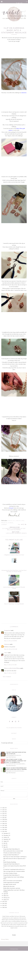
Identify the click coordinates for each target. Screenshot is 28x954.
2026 (3, 807)
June (5, 845)
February (6, 897)
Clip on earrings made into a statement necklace (14, 871)
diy (14, 520)
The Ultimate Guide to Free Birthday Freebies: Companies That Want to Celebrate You (16, 761)
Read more (14, 757)
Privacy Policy (5, 939)
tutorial (10, 522)
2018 (3, 823)
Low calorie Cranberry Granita (10, 873)
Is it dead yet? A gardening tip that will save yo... (14, 869)
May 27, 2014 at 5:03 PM (10, 673)
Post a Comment (7, 676)
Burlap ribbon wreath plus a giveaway (11, 888)
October (5, 837)
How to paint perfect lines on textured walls (13, 851)
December (6, 833)
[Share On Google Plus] (25, 524)
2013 (3, 901)
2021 (3, 817)
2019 (3, 821)
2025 (3, 810)
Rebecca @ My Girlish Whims (12, 668)
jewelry (18, 520)
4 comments (4, 524)
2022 (3, 815)
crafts (10, 520)
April (5, 893)
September (6, 839)
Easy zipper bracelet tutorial (9, 884)
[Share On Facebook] (23, 524)
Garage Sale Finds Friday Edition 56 (11, 864)
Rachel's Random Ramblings (9, 862)
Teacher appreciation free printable (11, 882)
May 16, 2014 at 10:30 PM (10, 640)
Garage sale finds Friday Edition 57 (11, 854)
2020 (3, 819)
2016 (3, 827)
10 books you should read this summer (12, 853)
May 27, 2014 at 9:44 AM (10, 665)
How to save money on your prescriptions (12, 880)
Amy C (6, 652)
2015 (3, 829)
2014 (3, 831)
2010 (3, 907)
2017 (3, 825)
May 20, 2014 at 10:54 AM (10, 649)
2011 (3, 905)
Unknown (7, 644)
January (5, 899)
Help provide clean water (9, 886)
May (5, 847)
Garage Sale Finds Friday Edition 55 (11, 875)
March (5, 895)
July (5, 843)
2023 (3, 813)
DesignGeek (7, 630)
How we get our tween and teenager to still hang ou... (15, 856)
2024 (3, 811)
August (5, 841)
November (6, 835)
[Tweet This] (22, 524)
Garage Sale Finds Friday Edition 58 (11, 849)
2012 (3, 903)
